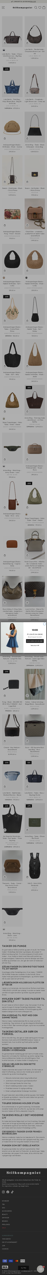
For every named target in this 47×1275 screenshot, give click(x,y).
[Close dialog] (44, 624)
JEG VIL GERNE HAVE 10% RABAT (35, 641)
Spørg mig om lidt (35, 645)
